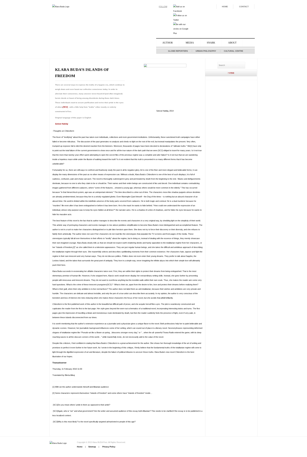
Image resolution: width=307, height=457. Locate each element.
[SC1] (65, 107)
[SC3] (109, 284)
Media (190, 42)
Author (167, 42)
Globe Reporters (178, 51)
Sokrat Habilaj (61, 124)
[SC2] (160, 150)
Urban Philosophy (206, 51)
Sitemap (92, 447)
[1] (191, 146)
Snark (211, 42)
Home (225, 7)
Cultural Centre (233, 51)
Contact (244, 7)
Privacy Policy (108, 447)
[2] (74, 247)
